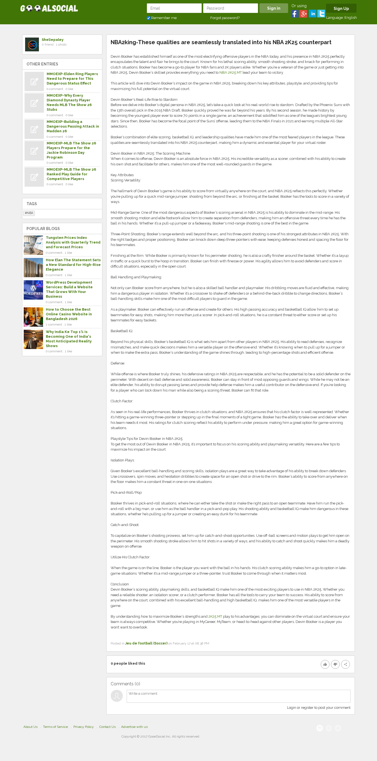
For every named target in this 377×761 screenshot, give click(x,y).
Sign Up (341, 8)
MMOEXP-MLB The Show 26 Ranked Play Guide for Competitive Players (71, 174)
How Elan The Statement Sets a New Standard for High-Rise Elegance (73, 264)
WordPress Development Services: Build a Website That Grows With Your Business (69, 289)
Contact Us (107, 727)
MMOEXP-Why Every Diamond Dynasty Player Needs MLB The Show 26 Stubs (69, 102)
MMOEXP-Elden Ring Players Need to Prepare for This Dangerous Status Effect (72, 78)
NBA (30, 213)
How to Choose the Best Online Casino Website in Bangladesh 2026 (69, 314)
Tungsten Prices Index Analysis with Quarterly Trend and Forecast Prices (73, 242)
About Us (30, 727)
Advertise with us (134, 727)
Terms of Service (55, 727)
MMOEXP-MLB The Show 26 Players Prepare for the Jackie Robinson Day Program (71, 150)
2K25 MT (215, 616)
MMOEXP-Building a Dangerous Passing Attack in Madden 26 (73, 126)
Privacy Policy (83, 727)
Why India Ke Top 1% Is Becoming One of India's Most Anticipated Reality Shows (69, 339)
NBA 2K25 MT (230, 72)
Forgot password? (225, 18)
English (350, 17)
